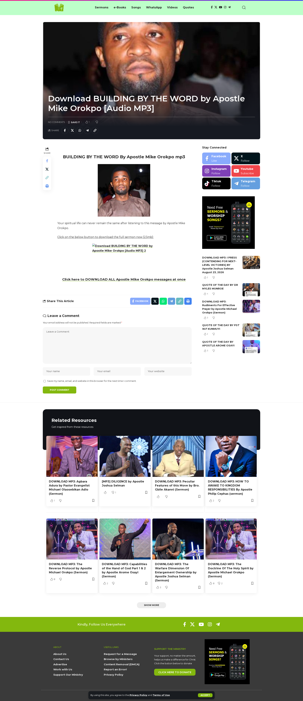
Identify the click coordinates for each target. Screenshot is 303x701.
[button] (205, 695)
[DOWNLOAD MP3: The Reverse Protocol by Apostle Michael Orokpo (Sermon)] (72, 539)
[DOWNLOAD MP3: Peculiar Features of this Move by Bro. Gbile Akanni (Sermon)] (178, 456)
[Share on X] (72, 130)
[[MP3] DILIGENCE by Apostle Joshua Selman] (125, 456)
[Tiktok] (216, 183)
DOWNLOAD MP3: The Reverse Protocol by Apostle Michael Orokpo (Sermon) (70, 568)
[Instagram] (225, 7)
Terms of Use (161, 695)
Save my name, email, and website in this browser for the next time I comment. (91, 381)
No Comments (56, 122)
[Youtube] (245, 171)
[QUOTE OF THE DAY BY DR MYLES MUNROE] (251, 289)
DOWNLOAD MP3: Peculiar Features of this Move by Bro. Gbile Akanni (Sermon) (177, 485)
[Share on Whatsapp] (79, 130)
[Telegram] (229, 7)
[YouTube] (220, 7)
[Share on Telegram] (87, 130)
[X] (216, 7)
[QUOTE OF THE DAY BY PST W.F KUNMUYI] (251, 330)
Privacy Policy (138, 695)
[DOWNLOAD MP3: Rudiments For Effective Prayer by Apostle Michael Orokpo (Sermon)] (251, 306)
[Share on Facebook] (64, 130)
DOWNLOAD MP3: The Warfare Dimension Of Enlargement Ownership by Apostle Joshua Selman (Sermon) (176, 572)
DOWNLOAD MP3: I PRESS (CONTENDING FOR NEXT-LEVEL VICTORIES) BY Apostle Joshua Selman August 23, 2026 (219, 265)
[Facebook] (212, 7)
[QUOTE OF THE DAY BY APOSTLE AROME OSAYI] (251, 346)
